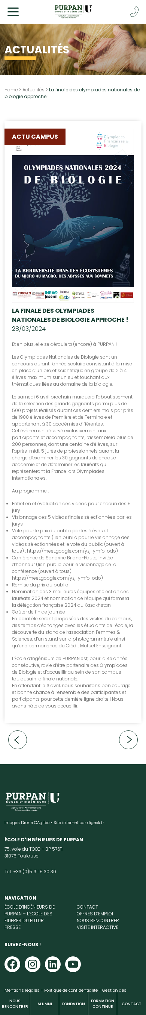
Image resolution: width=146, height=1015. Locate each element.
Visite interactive (97, 927)
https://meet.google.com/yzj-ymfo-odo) (72, 551)
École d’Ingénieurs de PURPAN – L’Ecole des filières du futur (29, 914)
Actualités (33, 89)
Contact (132, 1004)
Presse (12, 927)
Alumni (44, 1004)
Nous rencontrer (15, 1003)
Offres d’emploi (95, 913)
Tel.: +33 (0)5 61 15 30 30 (30, 871)
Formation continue (102, 1003)
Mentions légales (22, 990)
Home (11, 89)
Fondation (73, 1004)
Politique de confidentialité (71, 990)
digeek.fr (95, 823)
